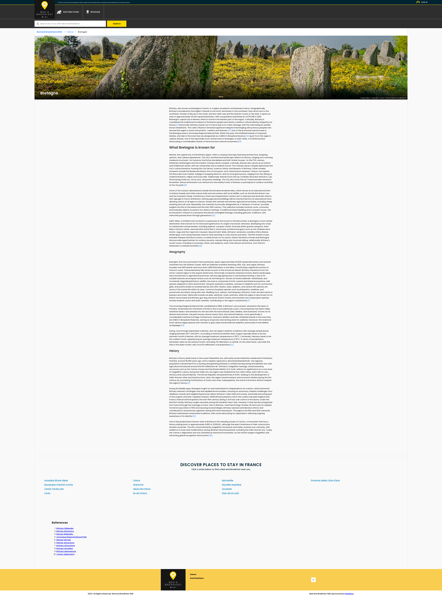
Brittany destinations (66, 551)
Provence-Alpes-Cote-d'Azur (325, 480)
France (70, 32)
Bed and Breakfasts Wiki (49, 32)
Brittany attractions (65, 545)
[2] (229, 130)
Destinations (197, 578)
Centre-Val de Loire (54, 489)
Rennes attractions (65, 542)
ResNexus (349, 593)
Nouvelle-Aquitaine (231, 484)
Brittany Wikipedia (64, 528)
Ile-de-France (140, 493)
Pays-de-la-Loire (230, 493)
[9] (239, 141)
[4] (247, 136)
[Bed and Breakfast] (173, 579)
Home (193, 574)
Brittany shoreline (64, 548)
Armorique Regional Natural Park (71, 537)
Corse (47, 493)
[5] (232, 344)
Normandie (227, 480)
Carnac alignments (65, 554)
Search (117, 24)
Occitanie (227, 489)
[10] (210, 435)
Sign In (424, 2)
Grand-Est (138, 484)
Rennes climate (63, 540)
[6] (185, 185)
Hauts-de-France (142, 489)
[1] (177, 125)
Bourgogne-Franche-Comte (58, 484)
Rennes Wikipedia (64, 534)
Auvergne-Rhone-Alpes (56, 480)
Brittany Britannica (65, 531)
